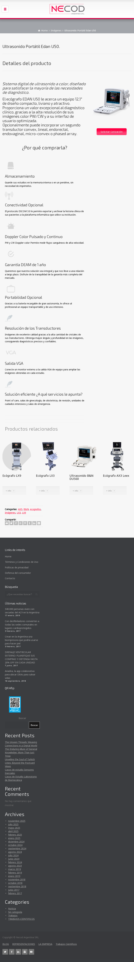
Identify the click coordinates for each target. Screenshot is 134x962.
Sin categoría (15, 912)
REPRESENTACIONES (23, 944)
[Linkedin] (34, 523)
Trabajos (12, 915)
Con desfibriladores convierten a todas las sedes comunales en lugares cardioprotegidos (22, 625)
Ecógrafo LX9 (11, 476)
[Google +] (21, 523)
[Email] (7, 523)
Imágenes (10, 512)
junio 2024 (13, 858)
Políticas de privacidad (16, 567)
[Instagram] (25, 952)
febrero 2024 (15, 862)
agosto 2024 (15, 851)
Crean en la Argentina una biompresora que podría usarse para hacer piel (21, 640)
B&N (26, 509)
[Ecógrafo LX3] (50, 456)
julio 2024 (13, 855)
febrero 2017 (15, 893)
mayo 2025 (14, 827)
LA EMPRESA (45, 944)
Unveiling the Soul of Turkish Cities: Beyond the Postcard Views (20, 763)
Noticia (12, 908)
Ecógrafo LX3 (45, 476)
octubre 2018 (15, 883)
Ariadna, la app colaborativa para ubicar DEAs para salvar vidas (20, 674)
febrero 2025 (15, 834)
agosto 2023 (15, 865)
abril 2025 (13, 831)
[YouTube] (31, 952)
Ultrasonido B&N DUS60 (81, 477)
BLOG (5, 944)
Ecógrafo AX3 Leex (116, 476)
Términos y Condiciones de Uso (21, 561)
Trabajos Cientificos (66, 944)
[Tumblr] (30, 523)
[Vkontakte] (39, 523)
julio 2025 (13, 824)
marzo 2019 (14, 869)
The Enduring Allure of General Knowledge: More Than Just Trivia (21, 752)
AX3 (20, 509)
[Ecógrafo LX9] (16, 456)
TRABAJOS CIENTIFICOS (21, 918)
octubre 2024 (15, 845)
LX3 (19, 512)
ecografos (35, 509)
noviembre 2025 (16, 820)
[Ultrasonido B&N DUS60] (83, 456)
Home (8, 556)
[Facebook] (16, 523)
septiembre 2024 (17, 848)
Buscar (22, 718)
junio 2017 (13, 889)
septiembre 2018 (17, 886)
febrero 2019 (15, 872)
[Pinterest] (25, 523)
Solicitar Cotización (112, 131)
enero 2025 (14, 838)
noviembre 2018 (16, 879)
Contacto (10, 578)
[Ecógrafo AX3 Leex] (117, 456)
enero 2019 (14, 876)
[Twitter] (11, 523)
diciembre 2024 (16, 841)
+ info (8, 491)
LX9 (24, 512)
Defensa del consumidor (18, 572)
